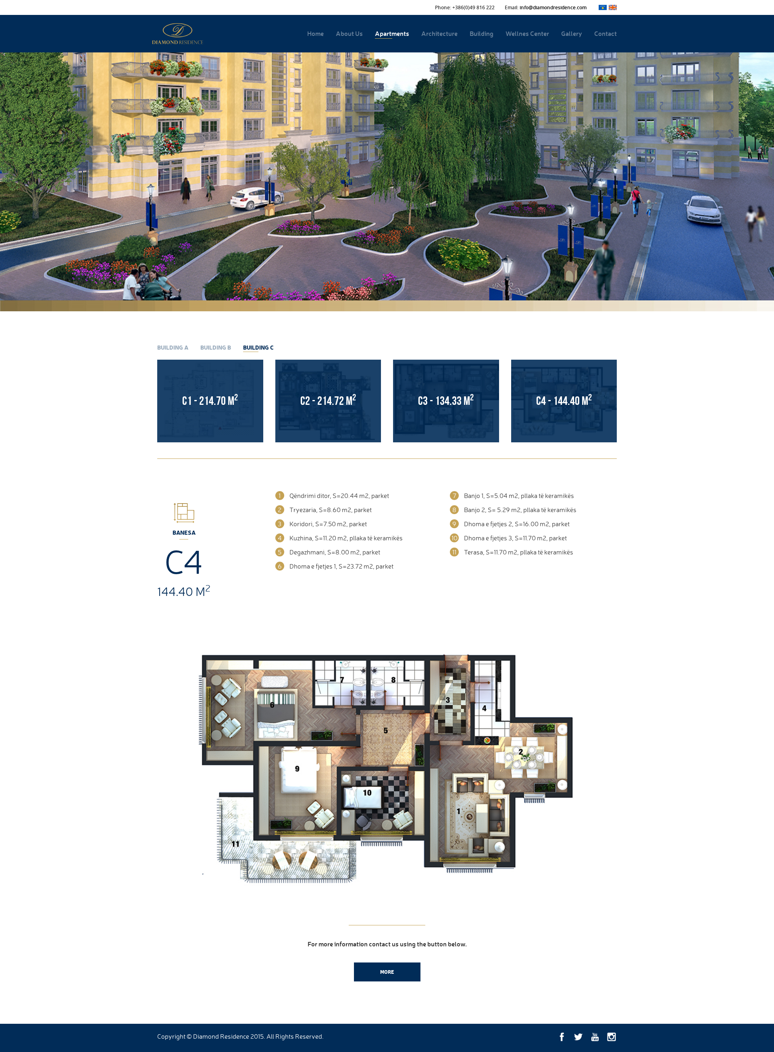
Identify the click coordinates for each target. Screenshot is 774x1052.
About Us (349, 33)
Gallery (571, 33)
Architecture (439, 33)
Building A (172, 347)
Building (481, 33)
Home (315, 33)
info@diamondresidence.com (553, 7)
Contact (605, 33)
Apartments (392, 33)
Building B (215, 347)
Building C (258, 347)
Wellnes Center (527, 33)
